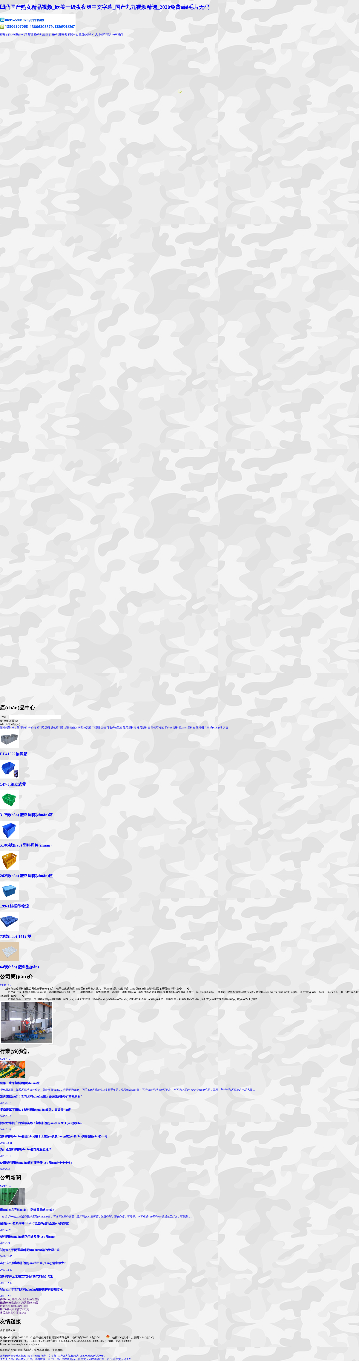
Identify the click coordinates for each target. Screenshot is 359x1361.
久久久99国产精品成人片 (14, 1359)
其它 (225, 727)
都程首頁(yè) (7, 34)
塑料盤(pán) (180, 727)
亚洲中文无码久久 (120, 1359)
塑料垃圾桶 (43, 727)
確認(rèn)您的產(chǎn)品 (19, 1302)
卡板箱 (32, 727)
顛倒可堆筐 (157, 727)
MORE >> (5, 985)
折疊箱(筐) (70, 727)
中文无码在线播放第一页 (95, 1359)
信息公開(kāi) (86, 34)
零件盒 (168, 727)
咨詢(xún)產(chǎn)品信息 (20, 1299)
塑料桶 (200, 727)
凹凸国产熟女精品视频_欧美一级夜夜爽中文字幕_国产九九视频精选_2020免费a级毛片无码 (104, 7)
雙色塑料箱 (57, 727)
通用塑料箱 (129, 727)
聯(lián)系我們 (114, 34)
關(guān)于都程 (24, 34)
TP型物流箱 (99, 727)
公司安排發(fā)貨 (14, 1309)
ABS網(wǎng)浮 (213, 727)
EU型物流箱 (84, 727)
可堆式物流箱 (114, 727)
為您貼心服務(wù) (13, 1312)
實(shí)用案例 (59, 34)
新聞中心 (73, 34)
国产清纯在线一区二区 (43, 1359)
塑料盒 (191, 727)
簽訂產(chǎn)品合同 (14, 1306)
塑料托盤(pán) (8, 727)
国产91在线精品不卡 (68, 1359)
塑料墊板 (22, 727)
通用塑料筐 (143, 727)
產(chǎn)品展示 (42, 34)
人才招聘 (100, 34)
